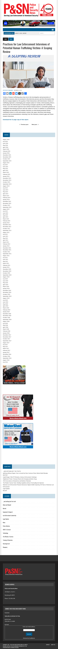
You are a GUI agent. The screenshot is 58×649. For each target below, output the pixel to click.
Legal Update (6, 488)
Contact (48, 644)
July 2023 (5, 211)
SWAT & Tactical (7, 530)
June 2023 (5, 213)
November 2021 (7, 250)
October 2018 (6, 317)
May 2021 (5, 261)
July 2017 (5, 344)
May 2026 (5, 145)
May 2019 (5, 304)
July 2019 (5, 300)
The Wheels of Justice (8, 537)
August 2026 (6, 139)
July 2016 (5, 362)
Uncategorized (6, 544)
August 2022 (6, 232)
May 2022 (5, 238)
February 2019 (6, 310)
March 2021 (6, 263)
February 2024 (6, 197)
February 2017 (6, 350)
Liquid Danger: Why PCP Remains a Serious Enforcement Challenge (20, 477)
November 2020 (7, 271)
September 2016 (7, 358)
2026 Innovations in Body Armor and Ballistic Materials (17, 481)
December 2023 (7, 201)
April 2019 (5, 306)
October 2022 (6, 228)
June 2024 (5, 190)
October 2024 (6, 182)
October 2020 (6, 273)
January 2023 (6, 222)
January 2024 (6, 199)
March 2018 (6, 329)
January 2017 (6, 352)
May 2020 (5, 282)
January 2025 (6, 176)
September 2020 (7, 275)
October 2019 (6, 294)
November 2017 (7, 337)
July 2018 (5, 323)
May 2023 (5, 215)
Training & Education (7, 540)
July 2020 (5, 279)
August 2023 (6, 209)
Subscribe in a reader (10, 621)
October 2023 (6, 205)
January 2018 (6, 333)
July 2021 (5, 257)
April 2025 (5, 170)
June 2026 (5, 143)
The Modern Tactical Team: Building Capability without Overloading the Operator (23, 483)
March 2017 (6, 348)
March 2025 (6, 172)
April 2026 (5, 147)
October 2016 (6, 356)
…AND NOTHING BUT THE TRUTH (12, 471)
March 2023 (6, 219)
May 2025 (5, 168)
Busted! (5, 490)
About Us (53, 644)
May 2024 (5, 191)
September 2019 (7, 296)
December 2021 (7, 248)
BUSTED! (5, 475)
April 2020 (5, 284)
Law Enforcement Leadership (9, 515)
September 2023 (7, 207)
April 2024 (5, 193)
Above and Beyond (7, 505)
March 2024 (6, 195)
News (4, 522)
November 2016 (7, 354)
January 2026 (6, 153)
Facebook (7, 612)
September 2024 (7, 184)
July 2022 (5, 234)
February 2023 (6, 220)
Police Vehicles (6, 526)
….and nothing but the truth (9, 501)
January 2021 (6, 267)
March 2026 (6, 149)
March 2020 (6, 286)
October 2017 (6, 339)
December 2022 (7, 224)
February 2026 (6, 151)
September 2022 (7, 230)
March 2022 (6, 242)
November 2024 (7, 180)
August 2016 (6, 360)
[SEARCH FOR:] (46, 33)
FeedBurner (32, 638)
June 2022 (5, 236)
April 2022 (5, 240)
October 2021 (6, 251)
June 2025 (5, 166)
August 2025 (6, 162)
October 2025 (6, 159)
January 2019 (6, 311)
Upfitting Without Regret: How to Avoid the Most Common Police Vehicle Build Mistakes (25, 473)
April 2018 (5, 327)
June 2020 (5, 281)
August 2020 (6, 277)
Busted (4, 508)
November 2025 (7, 157)
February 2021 (6, 265)
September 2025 (7, 161)
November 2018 (7, 315)
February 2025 (6, 174)
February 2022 (6, 244)
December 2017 (7, 335)
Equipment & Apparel (8, 512)
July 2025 (5, 164)
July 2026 (5, 141)
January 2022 (6, 246)
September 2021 (7, 253)
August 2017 (6, 342)
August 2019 (6, 298)
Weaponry (5, 547)
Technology (5, 533)
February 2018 (6, 331)
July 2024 (5, 188)
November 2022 (7, 226)
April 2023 (5, 217)
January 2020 (6, 288)
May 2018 (5, 325)
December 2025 (7, 155)
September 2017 (7, 340)
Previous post (24, 124)
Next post (34, 124)
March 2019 (6, 308)
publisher (10, 90)
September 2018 (7, 319)
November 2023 (7, 203)
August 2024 (6, 186)
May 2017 (5, 346)
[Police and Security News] (29, 10)
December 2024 (7, 178)
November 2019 (7, 292)
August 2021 (6, 255)
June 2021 (5, 259)
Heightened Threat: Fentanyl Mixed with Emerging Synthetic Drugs (20, 479)
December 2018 (7, 313)
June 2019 (5, 302)
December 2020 (7, 269)
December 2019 (7, 290)
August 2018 (6, 321)
